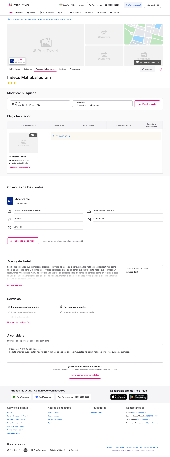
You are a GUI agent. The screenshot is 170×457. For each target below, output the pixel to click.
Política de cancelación (152, 447)
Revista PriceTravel (55, 419)
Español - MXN (69, 5)
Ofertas (116, 12)
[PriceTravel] (20, 5)
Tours (63, 12)
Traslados (77, 12)
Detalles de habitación (18, 168)
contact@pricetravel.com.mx (152, 423)
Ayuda (81, 5)
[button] (40, 103)
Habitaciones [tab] (14, 69)
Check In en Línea (13, 433)
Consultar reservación (15, 423)
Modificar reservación (15, 426)
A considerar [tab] (75, 69)
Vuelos (33, 12)
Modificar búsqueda (147, 104)
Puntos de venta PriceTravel (17, 416)
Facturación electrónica (16, 419)
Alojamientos (17, 12)
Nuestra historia (53, 412)
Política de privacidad (134, 447)
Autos (90, 12)
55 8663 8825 (63, 136)
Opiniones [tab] (28, 69)
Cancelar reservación (15, 430)
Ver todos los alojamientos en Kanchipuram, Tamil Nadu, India (41, 19)
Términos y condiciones (115, 447)
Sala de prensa (53, 416)
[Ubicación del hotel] (143, 34)
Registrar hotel (96, 412)
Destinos (51, 423)
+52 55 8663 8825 (143, 419)
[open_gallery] (45, 45)
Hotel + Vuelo (48, 12)
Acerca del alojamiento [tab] (45, 69)
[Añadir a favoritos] (160, 69)
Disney (103, 12)
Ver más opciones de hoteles (85, 375)
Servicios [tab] (62, 69)
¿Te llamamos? (134, 5)
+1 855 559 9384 (151, 416)
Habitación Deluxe (17, 156)
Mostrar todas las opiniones (23, 241)
